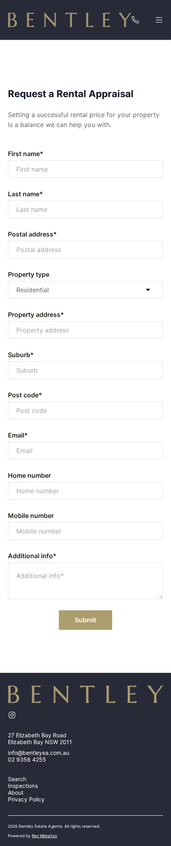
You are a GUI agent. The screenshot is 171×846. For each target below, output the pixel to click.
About (15, 792)
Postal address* (32, 234)
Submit (85, 620)
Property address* (36, 314)
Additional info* (32, 556)
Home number (29, 475)
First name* (25, 154)
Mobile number (31, 516)
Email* (18, 435)
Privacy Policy (26, 799)
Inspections (23, 785)
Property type (28, 274)
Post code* (25, 395)
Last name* (25, 194)
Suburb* (21, 355)
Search (17, 779)
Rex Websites (44, 835)
